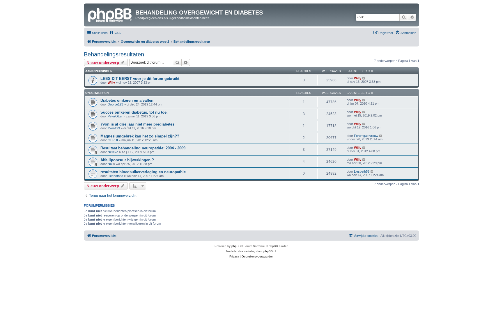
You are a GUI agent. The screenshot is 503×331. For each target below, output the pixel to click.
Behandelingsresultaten (114, 54)
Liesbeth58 (115, 176)
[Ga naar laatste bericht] (364, 78)
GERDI (113, 140)
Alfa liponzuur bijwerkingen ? (127, 160)
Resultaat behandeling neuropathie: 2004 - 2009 (142, 148)
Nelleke (113, 152)
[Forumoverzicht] (110, 14)
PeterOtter (115, 116)
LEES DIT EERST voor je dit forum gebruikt (139, 78)
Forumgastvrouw (366, 135)
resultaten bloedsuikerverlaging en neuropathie (143, 172)
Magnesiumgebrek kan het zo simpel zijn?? (139, 136)
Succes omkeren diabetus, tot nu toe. (134, 112)
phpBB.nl (269, 251)
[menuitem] (115, 32)
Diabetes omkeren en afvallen (126, 100)
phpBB (236, 246)
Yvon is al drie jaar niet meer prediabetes (137, 124)
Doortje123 (115, 104)
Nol (110, 164)
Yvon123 (114, 128)
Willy (111, 82)
